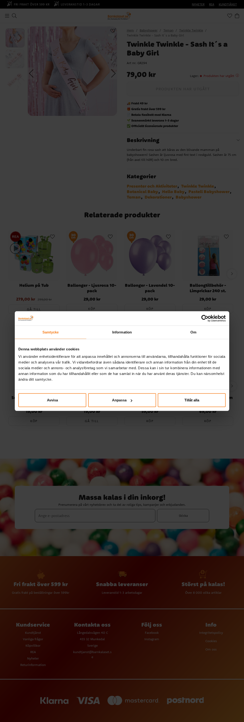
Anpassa (119, 400)
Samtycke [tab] (50, 332)
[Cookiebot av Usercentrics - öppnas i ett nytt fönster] (205, 318)
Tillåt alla (191, 400)
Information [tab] (122, 332)
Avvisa (52, 400)
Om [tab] (193, 332)
